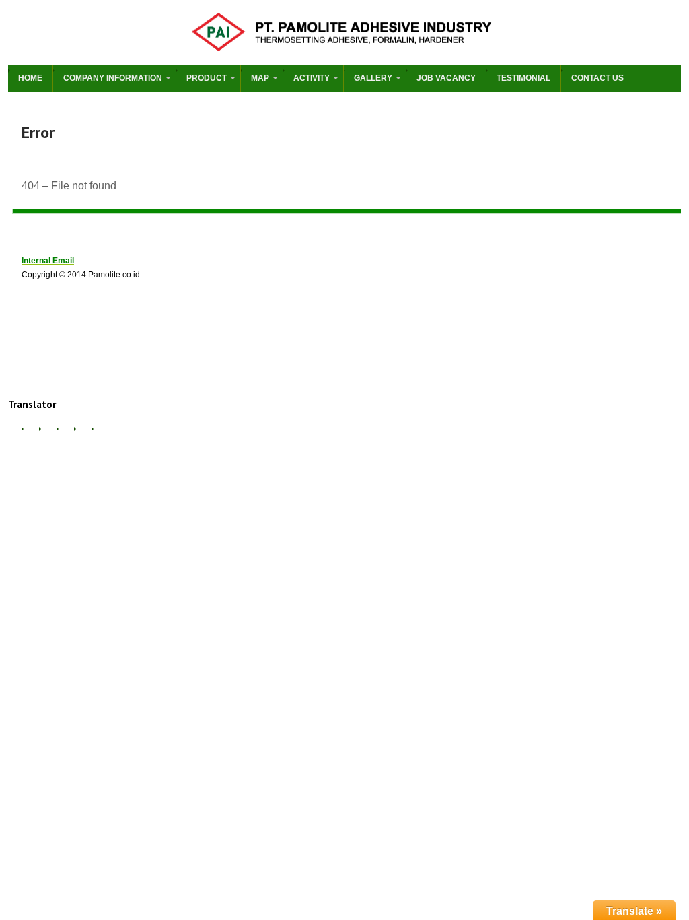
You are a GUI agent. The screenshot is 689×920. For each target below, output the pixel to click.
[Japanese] (82, 435)
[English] (30, 435)
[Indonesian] (65, 435)
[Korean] (100, 435)
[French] (47, 435)
